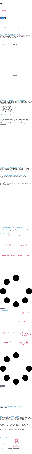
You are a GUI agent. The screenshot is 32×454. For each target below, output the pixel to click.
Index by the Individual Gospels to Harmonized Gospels (23, 245)
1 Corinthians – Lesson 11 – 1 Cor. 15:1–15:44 (23, 265)
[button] (2, 308)
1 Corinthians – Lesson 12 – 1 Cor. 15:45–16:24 (7, 265)
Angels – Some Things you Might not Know (23, 321)
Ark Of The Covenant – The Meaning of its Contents (7, 342)
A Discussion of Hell (7, 321)
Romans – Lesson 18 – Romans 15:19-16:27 (7, 245)
